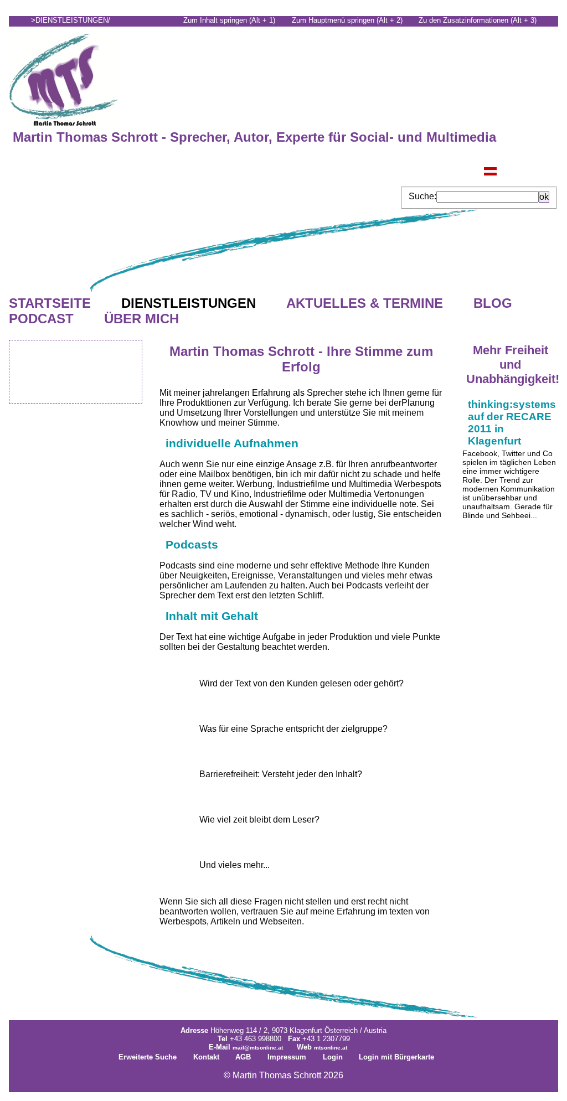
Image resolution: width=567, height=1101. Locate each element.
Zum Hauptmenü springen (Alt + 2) (347, 20)
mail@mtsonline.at (258, 1048)
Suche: (422, 196)
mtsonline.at (330, 1048)
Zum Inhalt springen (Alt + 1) (229, 20)
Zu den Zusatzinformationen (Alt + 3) (478, 20)
